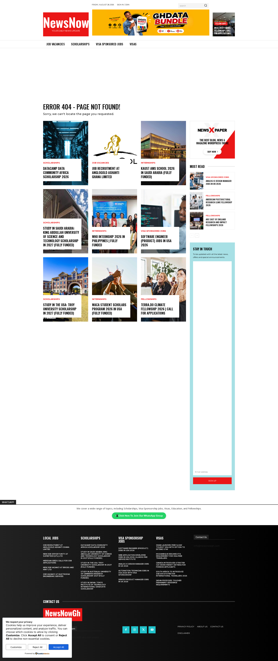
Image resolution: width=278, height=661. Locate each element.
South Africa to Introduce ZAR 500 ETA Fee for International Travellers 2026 (171, 574)
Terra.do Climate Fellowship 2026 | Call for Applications (157, 308)
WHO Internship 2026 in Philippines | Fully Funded (108, 240)
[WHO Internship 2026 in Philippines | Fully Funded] (114, 221)
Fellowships (220, 23)
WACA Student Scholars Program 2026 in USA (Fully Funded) (109, 308)
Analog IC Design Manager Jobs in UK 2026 (219, 182)
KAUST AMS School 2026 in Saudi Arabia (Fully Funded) (158, 172)
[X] (143, 629)
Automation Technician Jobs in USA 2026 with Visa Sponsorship (133, 573)
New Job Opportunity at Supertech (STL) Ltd (55, 555)
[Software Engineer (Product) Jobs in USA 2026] (163, 221)
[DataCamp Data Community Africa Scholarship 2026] (65, 153)
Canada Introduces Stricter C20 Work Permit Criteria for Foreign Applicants (171, 565)
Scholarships (51, 163)
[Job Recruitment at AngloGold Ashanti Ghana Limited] (114, 153)
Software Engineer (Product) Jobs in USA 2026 (156, 240)
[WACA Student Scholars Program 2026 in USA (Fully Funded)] (114, 289)
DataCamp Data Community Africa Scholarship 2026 (56, 172)
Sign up (212, 480)
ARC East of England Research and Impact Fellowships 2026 (216, 222)
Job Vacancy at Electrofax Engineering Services (56, 575)
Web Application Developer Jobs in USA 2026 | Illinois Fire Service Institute (132, 557)
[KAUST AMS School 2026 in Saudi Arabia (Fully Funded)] (163, 153)
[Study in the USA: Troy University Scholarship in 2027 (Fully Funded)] (65, 289)
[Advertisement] (139, 72)
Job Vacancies (100, 163)
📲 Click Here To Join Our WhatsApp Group (139, 515)
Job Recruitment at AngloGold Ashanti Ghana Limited (106, 172)
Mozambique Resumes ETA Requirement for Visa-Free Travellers (169, 556)
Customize (16, 647)
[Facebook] (126, 629)
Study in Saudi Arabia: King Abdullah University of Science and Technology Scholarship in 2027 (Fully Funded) (61, 236)
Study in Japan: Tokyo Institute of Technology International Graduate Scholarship (93, 586)
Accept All (58, 647)
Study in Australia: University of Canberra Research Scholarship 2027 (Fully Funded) (96, 575)
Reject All (37, 647)
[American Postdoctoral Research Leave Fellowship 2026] (196, 201)
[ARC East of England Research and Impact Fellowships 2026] (196, 220)
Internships (99, 231)
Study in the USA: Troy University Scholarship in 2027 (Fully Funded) (59, 308)
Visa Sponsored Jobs (153, 231)
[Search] (206, 5)
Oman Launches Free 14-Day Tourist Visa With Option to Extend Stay (170, 547)
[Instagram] (134, 629)
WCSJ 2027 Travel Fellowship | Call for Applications (222, 30)
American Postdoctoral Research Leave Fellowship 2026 (219, 202)
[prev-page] (192, 235)
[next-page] (197, 235)
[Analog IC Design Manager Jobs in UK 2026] (196, 181)
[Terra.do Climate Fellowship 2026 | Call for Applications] (163, 289)
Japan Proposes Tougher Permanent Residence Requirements (168, 582)
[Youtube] (152, 629)
